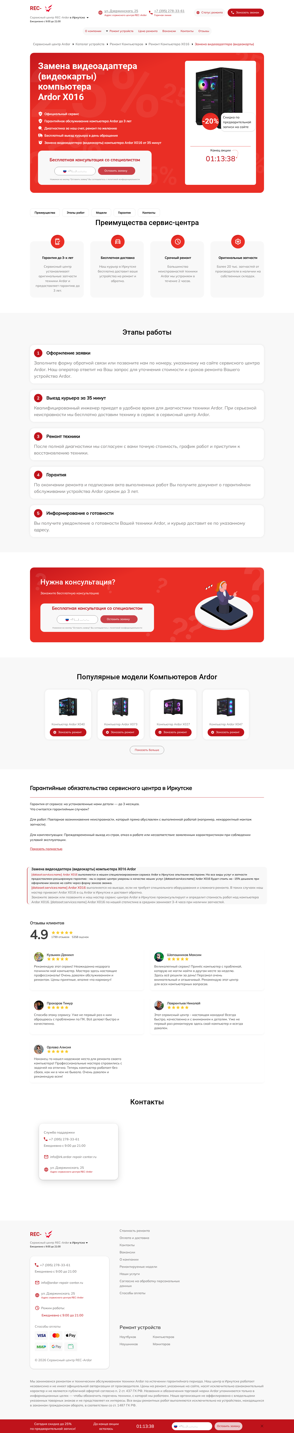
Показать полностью (46, 849)
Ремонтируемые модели (138, 1267)
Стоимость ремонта (135, 1231)
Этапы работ (75, 212)
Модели (101, 212)
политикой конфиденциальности (124, 179)
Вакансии (169, 31)
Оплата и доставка (134, 1238)
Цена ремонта (148, 31)
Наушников (129, 1344)
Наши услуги (130, 1274)
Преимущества (45, 212)
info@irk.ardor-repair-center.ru (73, 1157)
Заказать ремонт (70, 732)
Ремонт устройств (121, 31)
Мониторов (161, 1344)
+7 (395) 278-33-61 (169, 11)
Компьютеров (163, 1337)
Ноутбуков (128, 1337)
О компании (93, 31)
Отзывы (203, 31)
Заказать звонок (247, 12)
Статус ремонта (212, 12)
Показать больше (147, 750)
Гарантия (124, 212)
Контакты (187, 31)
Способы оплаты (132, 1293)
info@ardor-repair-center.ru (62, 1283)
